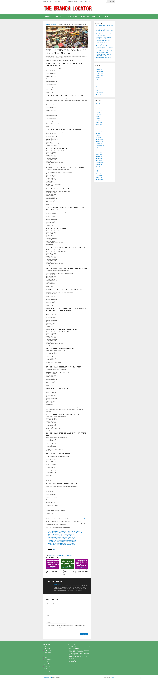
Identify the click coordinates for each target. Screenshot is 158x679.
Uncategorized (99, 94)
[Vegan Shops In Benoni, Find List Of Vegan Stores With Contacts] (81, 564)
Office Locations (82, 56)
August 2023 (99, 110)
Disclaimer (76, 1)
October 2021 (99, 143)
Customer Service (73, 16)
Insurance (98, 77)
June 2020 (98, 168)
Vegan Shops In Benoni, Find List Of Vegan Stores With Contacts (81, 571)
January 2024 (99, 107)
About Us (63, 1)
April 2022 (98, 135)
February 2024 (99, 105)
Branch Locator (59, 16)
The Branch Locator (47, 677)
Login (97, 79)
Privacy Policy (57, 1)
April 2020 (98, 171)
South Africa (91, 1)
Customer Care (85, 16)
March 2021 (98, 150)
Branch (81, 1)
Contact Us (45, 1)
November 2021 (99, 141)
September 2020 (100, 162)
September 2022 (100, 129)
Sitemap (51, 1)
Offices (107, 16)
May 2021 (98, 147)
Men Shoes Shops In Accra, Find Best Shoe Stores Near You (62, 540)
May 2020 (98, 170)
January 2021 (99, 154)
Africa (86, 1)
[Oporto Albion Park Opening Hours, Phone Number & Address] (52, 564)
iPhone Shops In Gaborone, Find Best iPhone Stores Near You (62, 534)
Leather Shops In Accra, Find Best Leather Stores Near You (61, 537)
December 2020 (99, 156)
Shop (93, 16)
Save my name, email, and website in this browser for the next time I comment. (66, 625)
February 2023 (99, 122)
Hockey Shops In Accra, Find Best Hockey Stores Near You (61, 538)
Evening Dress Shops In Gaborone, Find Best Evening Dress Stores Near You (65, 532)
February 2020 (99, 175)
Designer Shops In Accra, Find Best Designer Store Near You (62, 544)
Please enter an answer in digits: (54, 628)
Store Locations (55, 57)
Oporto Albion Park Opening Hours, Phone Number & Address (51, 571)
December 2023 (99, 108)
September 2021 (100, 145)
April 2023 (98, 118)
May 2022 (98, 133)
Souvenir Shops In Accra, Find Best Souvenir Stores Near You (62, 541)
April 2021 (98, 149)
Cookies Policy (70, 1)
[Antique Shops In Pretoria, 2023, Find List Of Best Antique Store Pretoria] (67, 564)
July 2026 (98, 103)
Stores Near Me (68, 555)
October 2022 (99, 128)
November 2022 (99, 126)
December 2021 (99, 139)
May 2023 (98, 116)
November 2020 (99, 158)
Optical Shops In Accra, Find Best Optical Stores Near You (61, 535)
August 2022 (99, 131)
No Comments (65, 57)
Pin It (54, 549)
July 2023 (98, 112)
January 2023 (99, 124)
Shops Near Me (60, 555)
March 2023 (98, 120)
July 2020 (98, 166)
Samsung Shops (99, 85)
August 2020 (99, 164)
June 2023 (98, 114)
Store (99, 16)
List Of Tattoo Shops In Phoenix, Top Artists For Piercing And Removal (64, 531)
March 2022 (98, 137)
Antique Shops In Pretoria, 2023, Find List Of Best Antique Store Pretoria (67, 572)
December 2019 (99, 179)
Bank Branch (48, 16)
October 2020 (99, 160)
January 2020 (99, 177)
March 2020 (98, 173)
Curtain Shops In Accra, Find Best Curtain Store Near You (61, 543)
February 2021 (99, 152)
